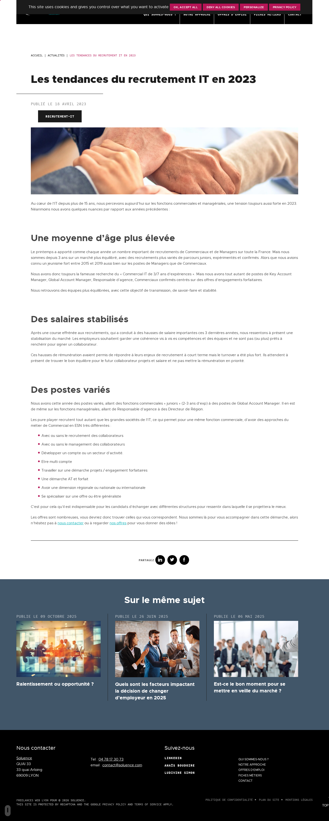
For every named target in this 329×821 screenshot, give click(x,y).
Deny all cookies (221, 7)
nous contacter (71, 523)
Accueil (37, 55)
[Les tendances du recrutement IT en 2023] (164, 193)
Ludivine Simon (179, 772)
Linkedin (173, 758)
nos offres (118, 523)
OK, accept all (186, 7)
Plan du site (269, 800)
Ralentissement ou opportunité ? (55, 684)
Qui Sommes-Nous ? (253, 759)
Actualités (56, 55)
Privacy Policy (114, 804)
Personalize (254, 7)
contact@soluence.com (122, 765)
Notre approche (252, 765)
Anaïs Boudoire (179, 765)
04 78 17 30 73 (111, 759)
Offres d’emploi (251, 770)
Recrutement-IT (60, 116)
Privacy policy (284, 7)
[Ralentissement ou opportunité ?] (58, 649)
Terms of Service (148, 804)
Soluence (24, 758)
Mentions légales (299, 800)
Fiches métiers (250, 775)
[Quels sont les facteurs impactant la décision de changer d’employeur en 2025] (157, 649)
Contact (245, 781)
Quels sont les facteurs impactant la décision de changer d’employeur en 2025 (155, 691)
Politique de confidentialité (229, 800)
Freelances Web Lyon (32, 800)
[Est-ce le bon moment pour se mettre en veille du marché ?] (256, 649)
